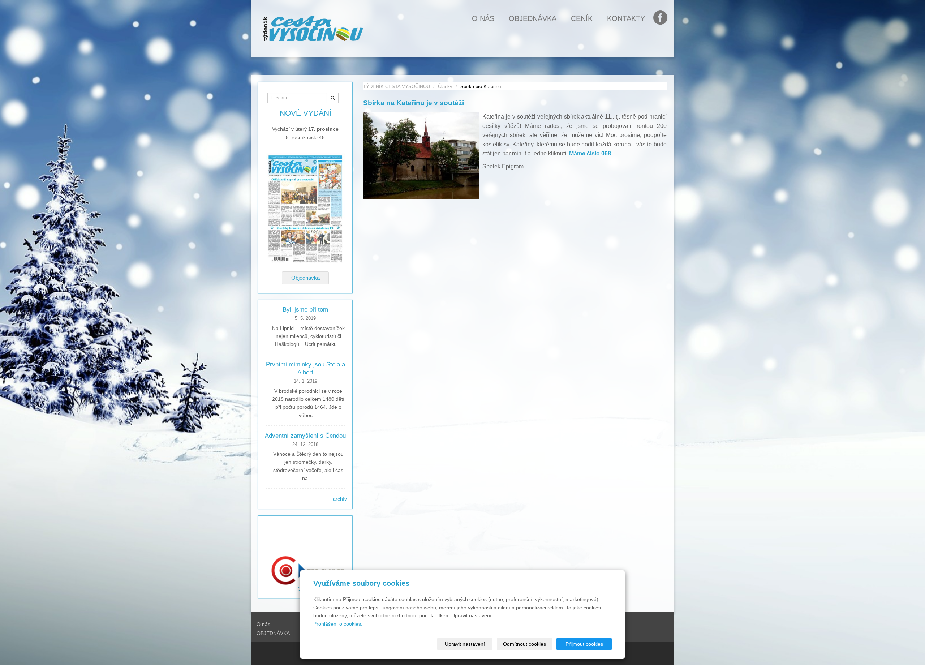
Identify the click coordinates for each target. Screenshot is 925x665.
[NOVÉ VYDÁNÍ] (305, 209)
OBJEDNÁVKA (532, 18)
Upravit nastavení (465, 644)
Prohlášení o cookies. (337, 624)
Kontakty (626, 18)
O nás (483, 18)
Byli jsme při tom (305, 309)
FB (663, 18)
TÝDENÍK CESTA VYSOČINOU (396, 86)
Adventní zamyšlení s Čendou (305, 435)
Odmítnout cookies (524, 644)
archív (340, 499)
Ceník (582, 18)
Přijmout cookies (584, 644)
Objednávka (305, 278)
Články (445, 86)
